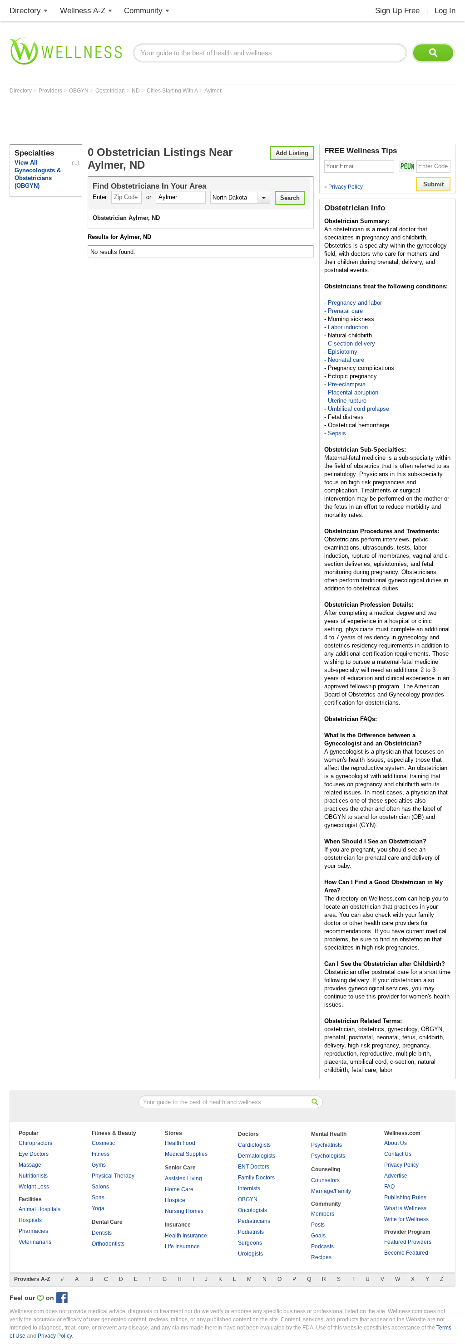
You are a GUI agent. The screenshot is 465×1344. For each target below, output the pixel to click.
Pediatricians (254, 1221)
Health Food (180, 1143)
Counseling (325, 1169)
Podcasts (322, 1246)
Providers (51, 91)
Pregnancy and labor (355, 302)
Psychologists (328, 1156)
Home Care (179, 1189)
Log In (445, 10)
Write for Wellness (406, 1219)
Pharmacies (33, 1231)
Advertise (395, 1176)
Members (322, 1214)
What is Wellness (405, 1208)
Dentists (102, 1233)
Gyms (99, 1165)
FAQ (389, 1186)
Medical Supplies (186, 1154)
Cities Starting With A (173, 91)
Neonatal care (346, 359)
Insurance (178, 1225)
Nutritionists (33, 1176)
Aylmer (213, 91)
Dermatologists (256, 1156)
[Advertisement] (175, 118)
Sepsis (337, 433)
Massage (30, 1165)
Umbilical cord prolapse (358, 408)
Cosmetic (103, 1143)
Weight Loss (34, 1186)
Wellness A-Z (82, 10)
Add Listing (292, 153)
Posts (318, 1225)
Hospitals (30, 1220)
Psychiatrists (326, 1145)
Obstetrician (110, 91)
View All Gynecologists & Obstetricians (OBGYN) (38, 174)
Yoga (98, 1208)
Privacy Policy (343, 187)
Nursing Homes (184, 1211)
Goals (318, 1235)
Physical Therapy (113, 1176)
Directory (25, 10)
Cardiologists (254, 1145)
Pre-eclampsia (347, 384)
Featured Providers (407, 1242)
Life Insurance (182, 1246)
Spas (98, 1197)
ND (136, 91)
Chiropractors (35, 1143)
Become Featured (406, 1253)
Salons (100, 1186)
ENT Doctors (253, 1167)
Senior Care (180, 1167)
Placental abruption (353, 392)
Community (143, 10)
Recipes (321, 1257)
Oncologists (252, 1210)
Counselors (325, 1180)
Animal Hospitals (39, 1209)
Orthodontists (108, 1244)
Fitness (100, 1154)
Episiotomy (342, 351)
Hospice (175, 1200)
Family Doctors (256, 1177)
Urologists (250, 1254)
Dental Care (107, 1222)
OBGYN (79, 91)
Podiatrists (251, 1232)
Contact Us (397, 1154)
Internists (249, 1188)
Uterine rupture (347, 400)
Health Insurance (186, 1235)
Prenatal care (345, 310)
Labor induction (348, 327)
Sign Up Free (397, 10)
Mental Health (328, 1134)
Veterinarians (35, 1242)
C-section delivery (351, 343)
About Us (395, 1143)
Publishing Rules (405, 1197)
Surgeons (250, 1243)
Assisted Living (183, 1178)
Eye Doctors (34, 1154)
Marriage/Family (331, 1191)
